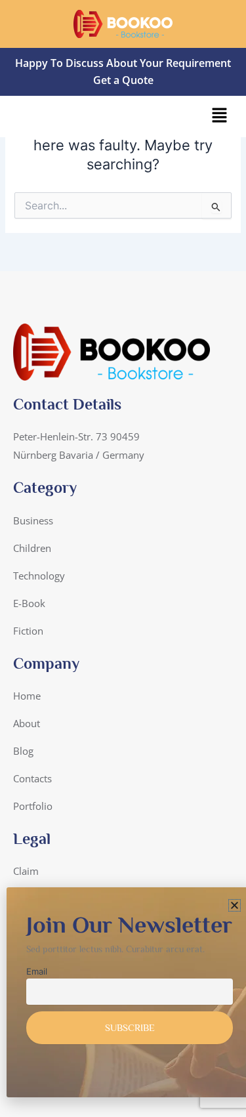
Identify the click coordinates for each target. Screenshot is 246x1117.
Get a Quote (123, 80)
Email (36, 971)
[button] (220, 116)
